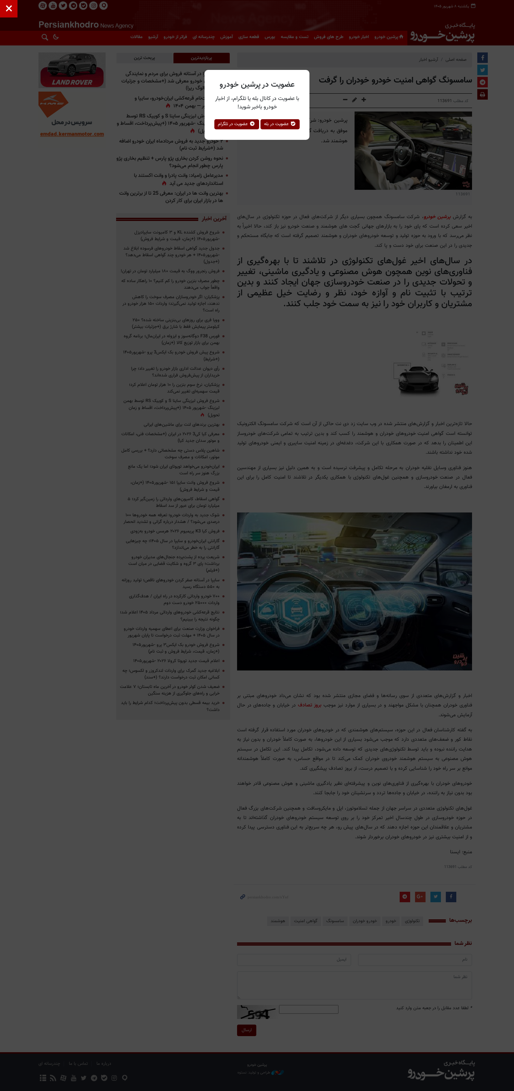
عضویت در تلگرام (233, 124)
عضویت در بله (277, 124)
